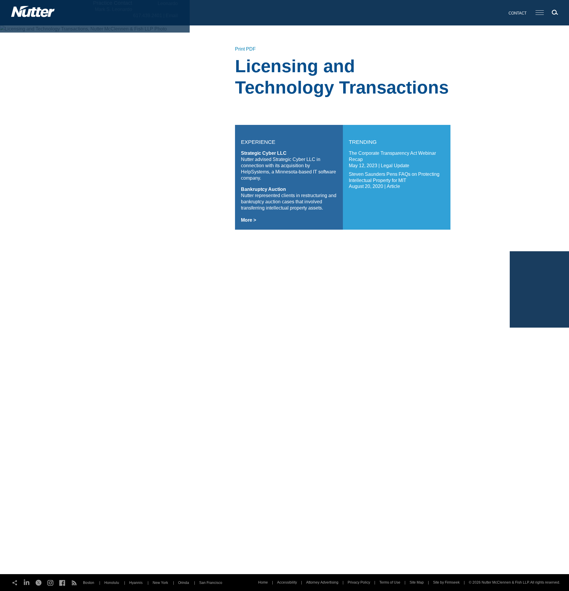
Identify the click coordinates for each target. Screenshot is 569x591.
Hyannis (136, 583)
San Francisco (210, 583)
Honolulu (111, 583)
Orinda (183, 583)
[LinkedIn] (27, 582)
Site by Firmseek (446, 582)
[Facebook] (62, 582)
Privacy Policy (359, 582)
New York (160, 583)
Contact (518, 13)
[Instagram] (50, 582)
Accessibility (287, 582)
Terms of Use (389, 582)
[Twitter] (38, 582)
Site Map (417, 582)
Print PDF (245, 48)
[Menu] (540, 12)
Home (263, 582)
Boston (88, 583)
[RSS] (74, 582)
